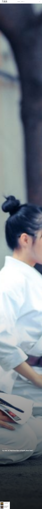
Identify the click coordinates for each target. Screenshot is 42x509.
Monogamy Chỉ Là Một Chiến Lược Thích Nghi (6, 507)
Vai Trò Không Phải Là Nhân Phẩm (6, 503)
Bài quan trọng (5, 448)
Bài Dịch (3, 448)
